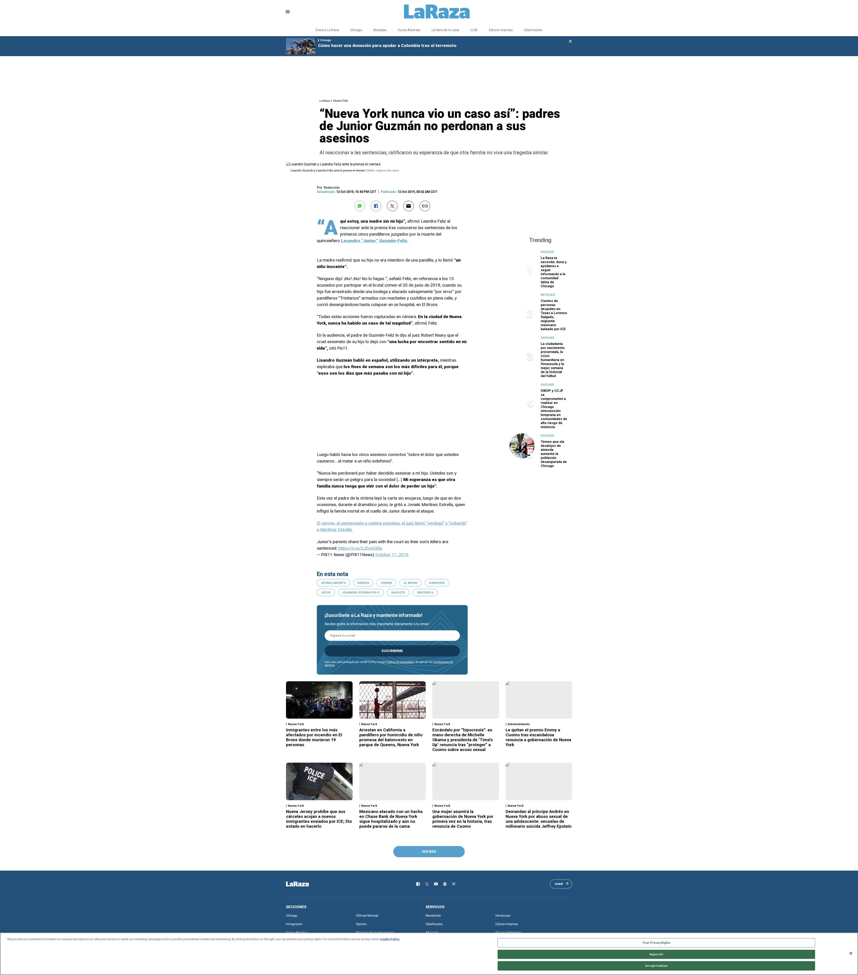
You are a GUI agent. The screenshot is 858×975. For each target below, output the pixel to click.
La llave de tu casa (445, 30)
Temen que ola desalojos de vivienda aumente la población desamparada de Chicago (554, 454)
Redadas (380, 30)
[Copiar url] (425, 206)
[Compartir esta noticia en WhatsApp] (359, 206)
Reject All (656, 954)
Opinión (361, 924)
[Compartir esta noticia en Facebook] (376, 206)
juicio (326, 592)
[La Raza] (437, 11)
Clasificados (533, 30)
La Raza (325, 100)
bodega (363, 583)
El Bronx (411, 583)
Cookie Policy (390, 939)
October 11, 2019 (391, 554)
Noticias (548, 294)
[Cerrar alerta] (570, 41)
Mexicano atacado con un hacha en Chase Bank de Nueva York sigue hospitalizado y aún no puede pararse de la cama (391, 819)
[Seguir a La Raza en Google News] (444, 884)
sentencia (425, 592)
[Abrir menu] (288, 12)
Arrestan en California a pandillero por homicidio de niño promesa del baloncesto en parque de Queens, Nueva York (391, 737)
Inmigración (294, 924)
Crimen (386, 583)
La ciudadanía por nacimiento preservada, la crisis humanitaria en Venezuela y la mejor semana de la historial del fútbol (553, 360)
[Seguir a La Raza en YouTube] (435, 884)
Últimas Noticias (367, 915)
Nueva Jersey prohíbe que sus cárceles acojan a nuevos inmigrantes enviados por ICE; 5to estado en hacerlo (319, 819)
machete (398, 592)
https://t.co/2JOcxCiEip (360, 548)
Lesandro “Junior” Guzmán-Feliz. (374, 240)
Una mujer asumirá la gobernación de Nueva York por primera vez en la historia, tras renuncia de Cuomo (462, 819)
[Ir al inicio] (304, 884)
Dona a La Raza (327, 30)
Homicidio (437, 583)
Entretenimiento (519, 724)
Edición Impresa (507, 924)
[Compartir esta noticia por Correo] (408, 206)
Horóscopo (503, 915)
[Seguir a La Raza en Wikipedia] (453, 884)
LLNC (474, 30)
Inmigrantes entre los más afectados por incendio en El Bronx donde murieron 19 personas (314, 737)
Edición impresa (501, 30)
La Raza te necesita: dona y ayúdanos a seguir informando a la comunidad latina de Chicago (554, 272)
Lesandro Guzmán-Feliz (361, 592)
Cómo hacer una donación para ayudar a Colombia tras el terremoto (387, 45)
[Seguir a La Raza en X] (427, 884)
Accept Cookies (656, 965)
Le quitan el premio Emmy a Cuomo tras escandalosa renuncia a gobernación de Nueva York (538, 737)
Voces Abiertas (409, 30)
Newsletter (433, 915)
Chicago (356, 30)
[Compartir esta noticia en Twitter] (392, 206)
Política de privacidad (400, 662)
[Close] (851, 953)
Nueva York (340, 100)
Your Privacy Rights (656, 942)
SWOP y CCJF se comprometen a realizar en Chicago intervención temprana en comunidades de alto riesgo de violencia (554, 409)
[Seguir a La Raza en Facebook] (418, 884)
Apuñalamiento (333, 583)
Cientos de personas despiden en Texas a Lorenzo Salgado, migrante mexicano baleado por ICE (554, 315)
